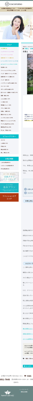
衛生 (27, 358)
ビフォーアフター (9, 136)
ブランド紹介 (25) (5, 108)
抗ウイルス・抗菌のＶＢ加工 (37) (9, 92)
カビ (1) (3, 140)
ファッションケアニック (9, 197)
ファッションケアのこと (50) (8, 70)
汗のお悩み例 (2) (5, 168)
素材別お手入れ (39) (6, 127)
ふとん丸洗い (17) (5, 98)
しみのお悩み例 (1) (5, 162)
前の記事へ (28, 366)
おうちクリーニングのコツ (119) (9, 64)
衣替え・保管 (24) (5, 111)
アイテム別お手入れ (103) (7, 124)
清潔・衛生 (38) (5, 95)
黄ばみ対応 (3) (4, 149)
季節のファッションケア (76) (8, 120)
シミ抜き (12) (4, 102)
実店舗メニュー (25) (6, 105)
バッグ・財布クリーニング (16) (9, 73)
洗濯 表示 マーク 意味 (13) (7, 76)
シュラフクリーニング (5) (7, 51)
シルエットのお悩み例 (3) (7, 165)
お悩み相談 (9, 159)
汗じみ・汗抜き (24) (6, 130)
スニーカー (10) (5, 86)
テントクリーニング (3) (7, 54)
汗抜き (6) (3, 146)
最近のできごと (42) (6, 114)
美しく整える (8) (5, 152)
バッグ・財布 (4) (5, 80)
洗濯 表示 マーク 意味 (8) (7, 57)
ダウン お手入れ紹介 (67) (7, 89)
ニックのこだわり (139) (7, 117)
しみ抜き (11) (4, 143)
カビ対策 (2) (4, 48)
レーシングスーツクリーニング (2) (9, 61)
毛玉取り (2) (4, 67)
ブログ (9, 45)
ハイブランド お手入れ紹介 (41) (9, 83)
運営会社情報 (24, 391)
